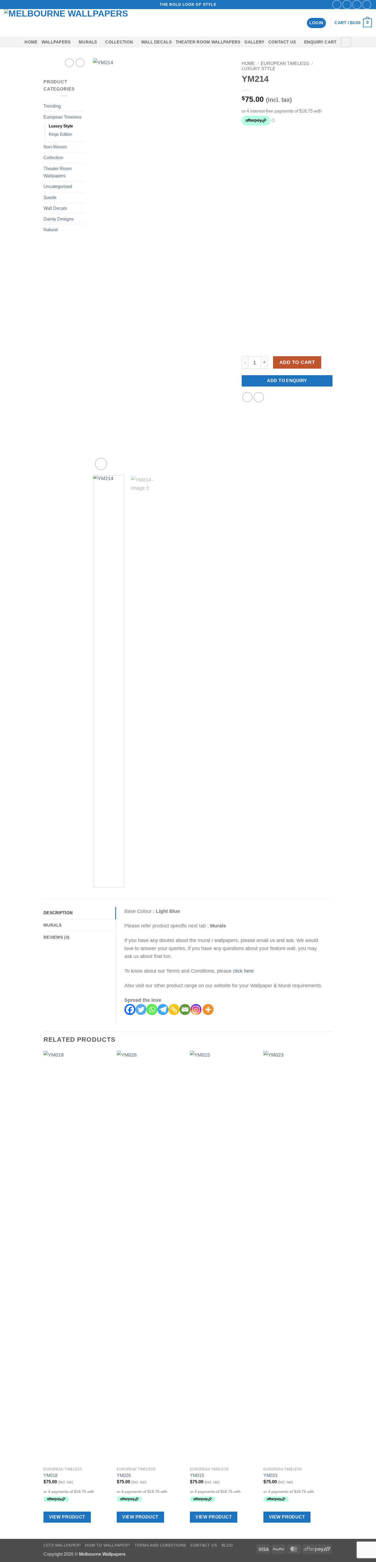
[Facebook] (129, 1009)
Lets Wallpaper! (62, 1545)
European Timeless (62, 117)
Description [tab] (58, 913)
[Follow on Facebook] (336, 4)
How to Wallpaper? (107, 1545)
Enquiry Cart (320, 42)
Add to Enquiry (287, 380)
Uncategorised (57, 186)
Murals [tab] (52, 925)
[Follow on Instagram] (347, 4)
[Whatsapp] (151, 1009)
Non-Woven (55, 146)
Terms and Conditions (160, 1545)
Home (30, 42)
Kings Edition (60, 134)
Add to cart (297, 362)
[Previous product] (80, 62)
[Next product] (69, 62)
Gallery (254, 42)
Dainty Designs (58, 218)
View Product (67, 1517)
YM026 (124, 1475)
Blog (227, 1545)
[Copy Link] (173, 1009)
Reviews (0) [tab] (56, 937)
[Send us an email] (356, 4)
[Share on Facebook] (247, 397)
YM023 (270, 1475)
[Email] (184, 1009)
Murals (88, 42)
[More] (208, 1009)
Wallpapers (56, 42)
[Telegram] (162, 1009)
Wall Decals (156, 42)
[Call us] (366, 4)
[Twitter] (140, 1009)
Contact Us (282, 42)
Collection (119, 42)
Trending (52, 106)
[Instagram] (195, 1009)
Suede (49, 197)
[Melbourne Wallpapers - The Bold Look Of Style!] (75, 23)
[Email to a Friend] (259, 397)
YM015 (197, 1475)
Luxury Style (61, 126)
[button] (316, 23)
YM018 (50, 1475)
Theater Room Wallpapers (208, 42)
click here (243, 971)
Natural (50, 229)
